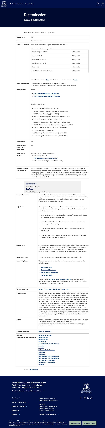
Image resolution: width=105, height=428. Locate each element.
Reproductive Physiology (46, 360)
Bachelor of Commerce (48, 270)
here (47, 80)
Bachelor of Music (47, 275)
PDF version (34, 369)
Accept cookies (75, 423)
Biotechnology (43, 337)
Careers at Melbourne (19, 402)
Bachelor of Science (44, 332)
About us (15, 398)
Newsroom (15, 410)
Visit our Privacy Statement (59, 424)
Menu (102, 5)
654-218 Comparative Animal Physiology (47, 96)
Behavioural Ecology (45, 335)
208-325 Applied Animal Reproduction (46, 158)
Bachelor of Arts (46, 267)
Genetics (41, 346)
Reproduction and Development (48, 356)
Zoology (41, 364)
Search (98, 5)
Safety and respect (18, 406)
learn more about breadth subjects (59, 279)
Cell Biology (42, 342)
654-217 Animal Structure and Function (46, 93)
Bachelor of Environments (49, 272)
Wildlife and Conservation (46, 362)
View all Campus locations (47, 414)
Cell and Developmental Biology (48, 344)
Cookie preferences (89, 423)
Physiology (41, 352)
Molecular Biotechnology (46, 350)
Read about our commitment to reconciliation (27, 391)
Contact (14, 414)
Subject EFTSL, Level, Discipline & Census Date (53, 289)
